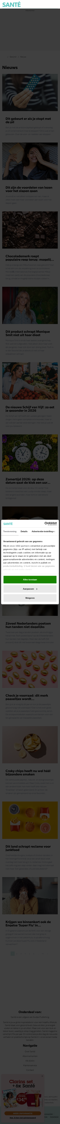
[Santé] (11, 4)
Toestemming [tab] (9, 531)
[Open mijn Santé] (49, 4)
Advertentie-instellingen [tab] (43, 531)
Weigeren (30, 598)
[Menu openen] (43, 4)
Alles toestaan (30, 579)
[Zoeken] (55, 4)
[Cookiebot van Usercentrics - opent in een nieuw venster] (44, 523)
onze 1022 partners (20, 546)
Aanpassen (28, 588)
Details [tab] (24, 531)
